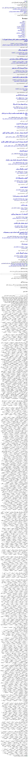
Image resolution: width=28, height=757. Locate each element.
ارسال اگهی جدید (6, 7)
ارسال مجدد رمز (18, 276)
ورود (15, 7)
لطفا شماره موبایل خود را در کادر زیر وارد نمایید (16, 284)
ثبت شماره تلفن (24, 287)
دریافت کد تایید (24, 275)
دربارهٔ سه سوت (23, 8)
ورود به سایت (24, 276)
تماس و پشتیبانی (16, 8)
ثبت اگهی (25, 12)
